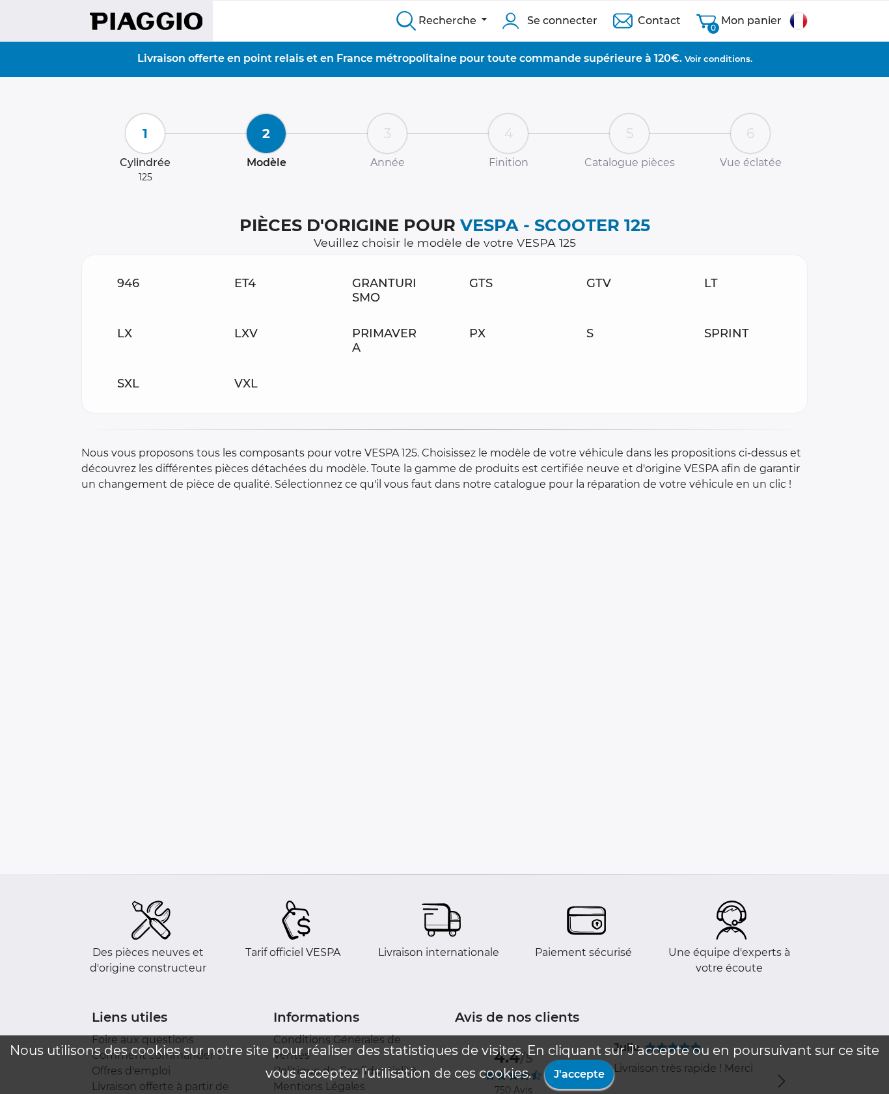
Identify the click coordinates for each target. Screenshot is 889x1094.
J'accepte (579, 1074)
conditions (727, 58)
